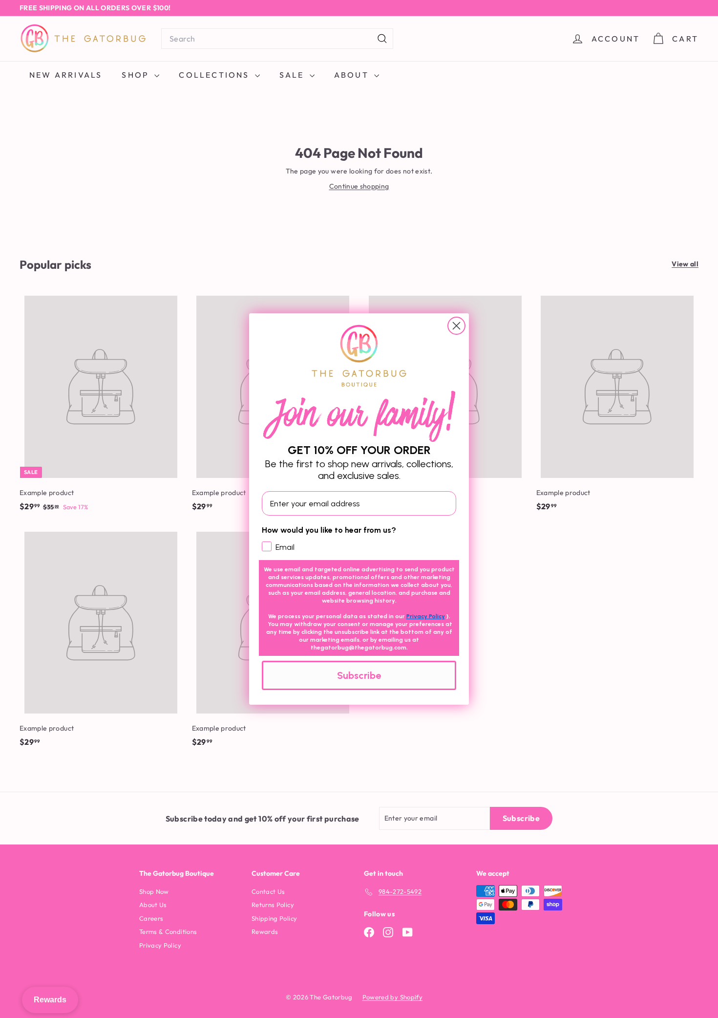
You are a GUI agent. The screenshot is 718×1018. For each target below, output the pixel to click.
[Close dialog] (456, 325)
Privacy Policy (425, 616)
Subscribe (359, 675)
